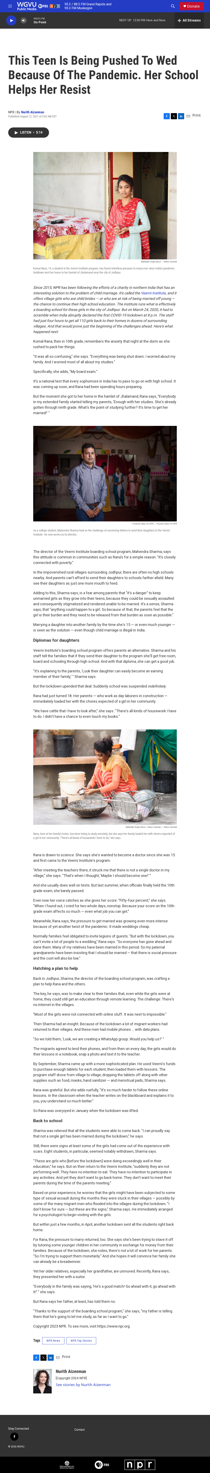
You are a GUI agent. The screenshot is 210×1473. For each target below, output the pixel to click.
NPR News (53, 1340)
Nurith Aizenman (32, 112)
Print (196, 115)
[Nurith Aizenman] (42, 1381)
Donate (193, 6)
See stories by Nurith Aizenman (83, 1384)
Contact (79, 1429)
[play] (11, 20)
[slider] (30, 20)
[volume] (23, 20)
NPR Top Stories (81, 1340)
